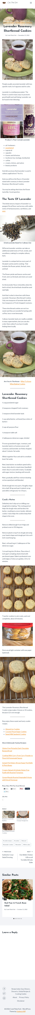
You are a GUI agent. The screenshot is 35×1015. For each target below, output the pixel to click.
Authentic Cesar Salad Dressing (8, 854)
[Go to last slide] (5, 898)
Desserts (29, 23)
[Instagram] (4, 998)
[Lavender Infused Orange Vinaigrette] (23, 814)
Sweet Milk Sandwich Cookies (15, 734)
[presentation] (17, 889)
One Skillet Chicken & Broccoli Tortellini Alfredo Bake (26, 857)
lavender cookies (8, 844)
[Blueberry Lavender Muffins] (8, 814)
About (15, 997)
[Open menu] (31, 2)
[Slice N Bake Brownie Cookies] (8, 826)
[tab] (13, 918)
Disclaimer (21, 1001)
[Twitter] (4, 993)
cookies (16, 841)
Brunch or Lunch (8, 23)
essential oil (9, 148)
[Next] (29, 898)
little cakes (26, 844)
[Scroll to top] (30, 1012)
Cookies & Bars (20, 23)
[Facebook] (4, 988)
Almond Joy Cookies (12, 729)
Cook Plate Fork (11, 35)
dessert (24, 841)
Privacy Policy (24, 997)
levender (18, 844)
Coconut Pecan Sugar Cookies (16, 732)
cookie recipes (7, 841)
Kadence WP (21, 1011)
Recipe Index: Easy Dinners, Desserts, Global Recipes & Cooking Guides (20, 991)
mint (3, 211)
